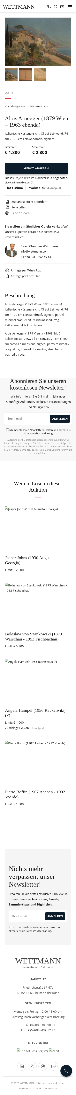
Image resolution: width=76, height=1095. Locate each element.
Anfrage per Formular (25, 276)
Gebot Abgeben (36, 168)
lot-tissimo (15, 188)
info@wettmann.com (34, 251)
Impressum (50, 1088)
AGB (38, 1088)
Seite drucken (20, 213)
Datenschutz (26, 1088)
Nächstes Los (38, 106)
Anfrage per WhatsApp (26, 270)
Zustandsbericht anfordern (29, 202)
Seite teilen (18, 207)
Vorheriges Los (16, 106)
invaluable (35, 188)
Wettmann (18, 7)
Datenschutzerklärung (40, 433)
